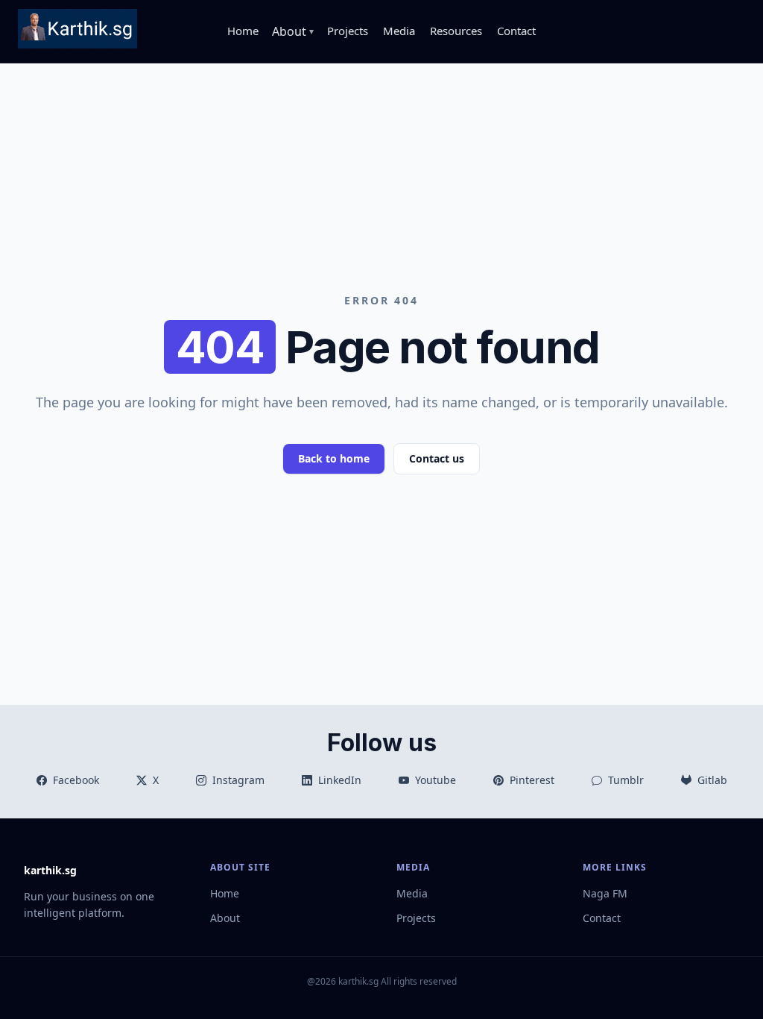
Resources (456, 30)
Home (243, 30)
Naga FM (605, 893)
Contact (516, 30)
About (225, 918)
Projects (347, 30)
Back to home (334, 458)
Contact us (436, 458)
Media (399, 30)
